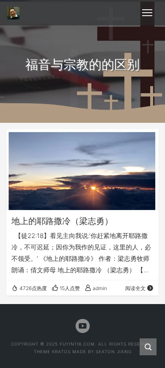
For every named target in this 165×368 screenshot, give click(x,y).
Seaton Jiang (114, 351)
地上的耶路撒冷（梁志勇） (62, 221)
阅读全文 (135, 288)
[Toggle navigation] (147, 12)
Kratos (61, 351)
